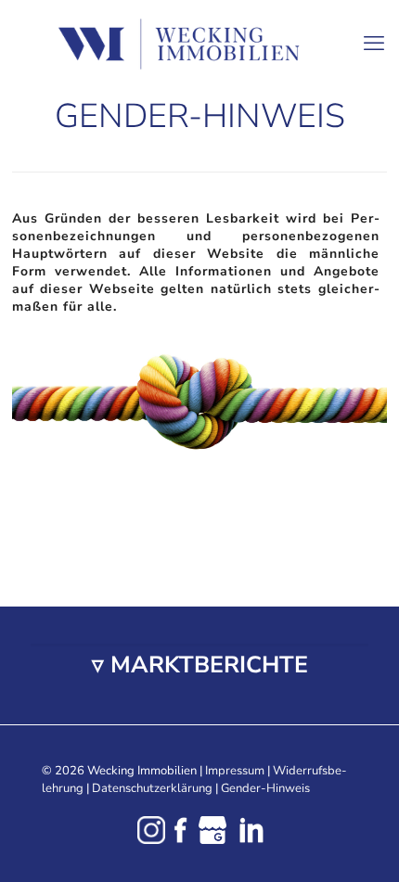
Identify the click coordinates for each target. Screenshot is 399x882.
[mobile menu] (374, 37)
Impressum (234, 770)
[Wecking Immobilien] (199, 44)
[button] (199, 665)
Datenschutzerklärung (152, 788)
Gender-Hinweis (265, 788)
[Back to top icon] (360, 843)
